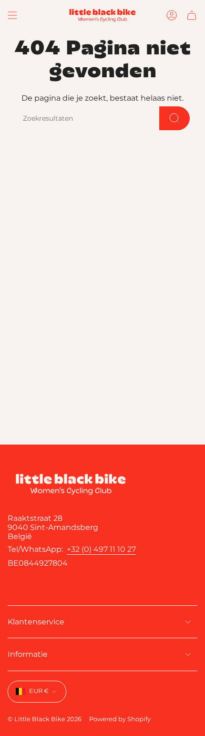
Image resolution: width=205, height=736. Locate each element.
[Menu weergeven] (12, 15)
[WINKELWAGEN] (192, 15)
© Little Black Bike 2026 (45, 719)
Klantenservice (36, 621)
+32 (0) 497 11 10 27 (101, 549)
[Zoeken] (174, 118)
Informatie (28, 654)
